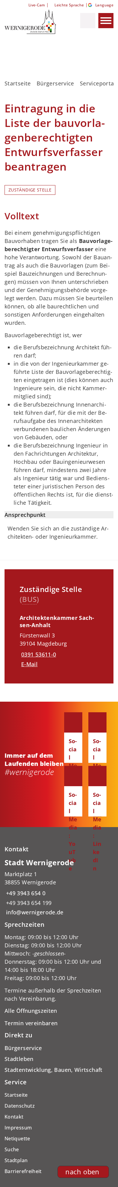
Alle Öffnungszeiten (31, 1010)
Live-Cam (36, 5)
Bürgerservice (55, 83)
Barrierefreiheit (23, 1171)
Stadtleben (19, 1058)
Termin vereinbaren (31, 1023)
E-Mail (29, 664)
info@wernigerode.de (34, 912)
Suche (12, 1149)
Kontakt (14, 1116)
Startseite (18, 83)
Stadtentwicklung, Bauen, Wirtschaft (54, 1069)
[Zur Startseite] (33, 22)
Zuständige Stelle (29, 190)
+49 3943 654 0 (25, 893)
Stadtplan (16, 1160)
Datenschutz (20, 1105)
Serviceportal (98, 83)
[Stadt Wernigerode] (59, 887)
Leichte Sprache (69, 5)
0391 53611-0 (38, 654)
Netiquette (17, 1138)
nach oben (82, 1171)
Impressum (18, 1127)
